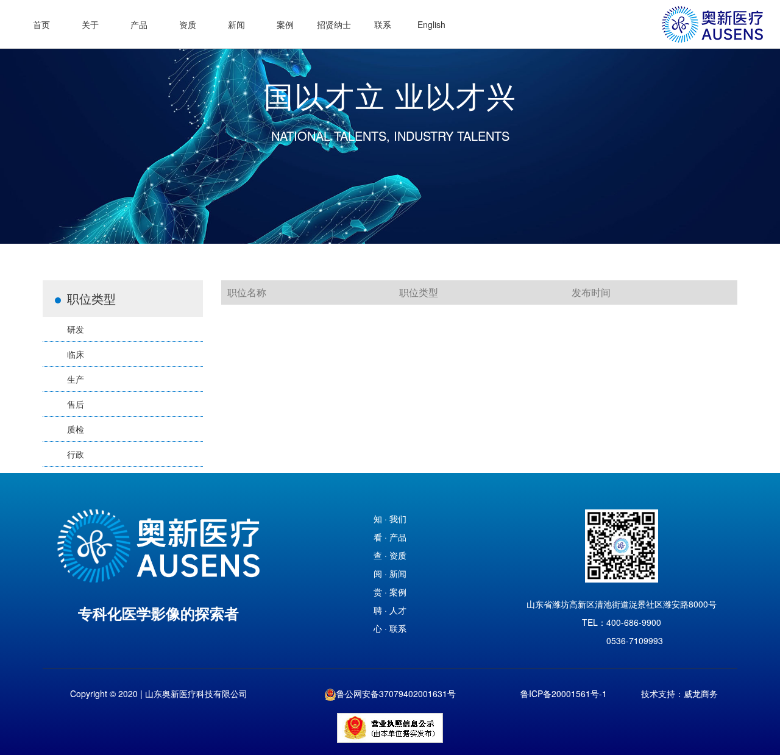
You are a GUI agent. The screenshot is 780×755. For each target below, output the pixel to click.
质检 (75, 429)
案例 (285, 24)
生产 (75, 379)
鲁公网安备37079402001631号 (396, 693)
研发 (75, 329)
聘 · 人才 (390, 610)
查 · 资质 (390, 555)
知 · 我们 (390, 518)
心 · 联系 (390, 628)
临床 (75, 354)
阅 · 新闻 (390, 573)
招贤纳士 (334, 24)
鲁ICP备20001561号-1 (563, 693)
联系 (382, 24)
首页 (41, 24)
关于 (90, 24)
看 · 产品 (390, 537)
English (431, 24)
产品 (138, 24)
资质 (187, 24)
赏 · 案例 (390, 592)
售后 (75, 404)
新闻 (236, 24)
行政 (75, 454)
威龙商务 (701, 693)
